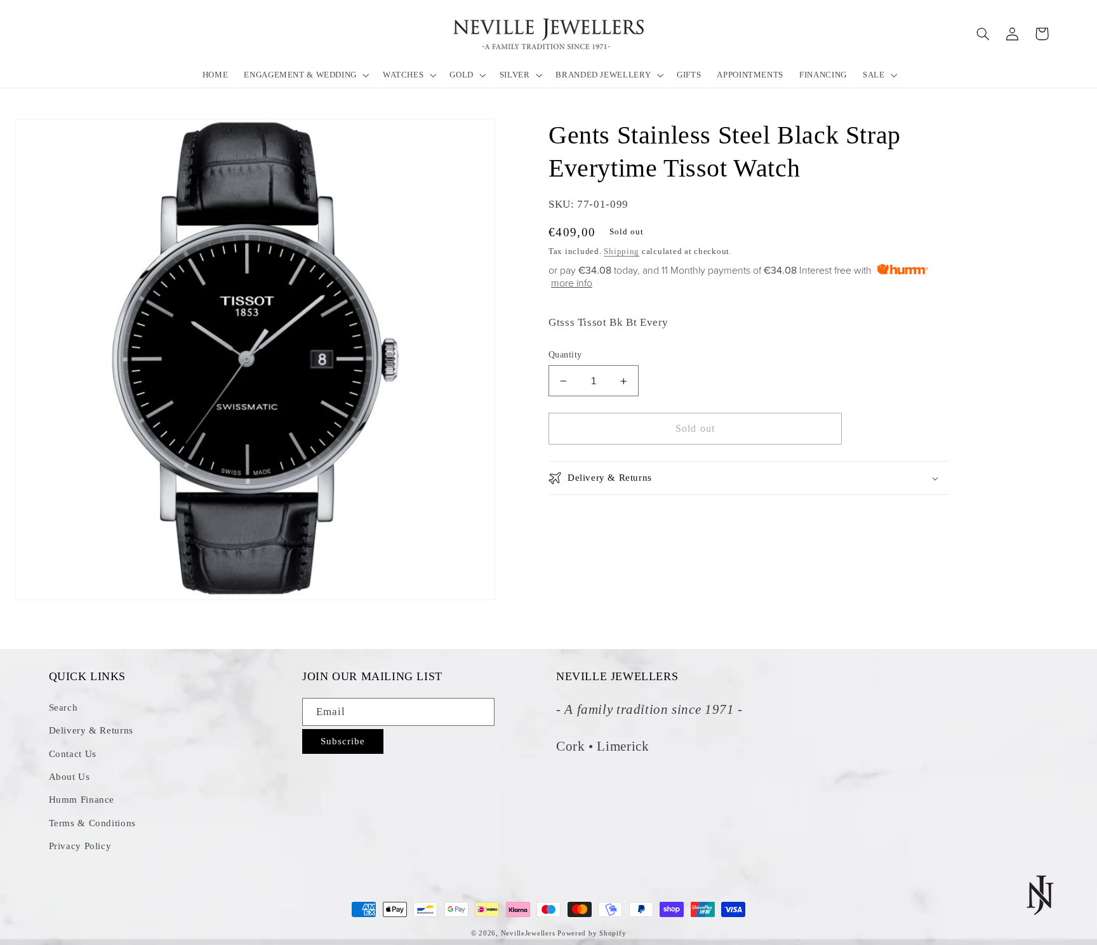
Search (63, 707)
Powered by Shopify (591, 933)
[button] (305, 75)
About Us (69, 777)
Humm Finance (82, 799)
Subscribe (343, 741)
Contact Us (72, 754)
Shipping (621, 252)
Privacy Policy (80, 846)
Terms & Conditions (92, 823)
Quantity (565, 354)
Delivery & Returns (91, 730)
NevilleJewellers (528, 933)
